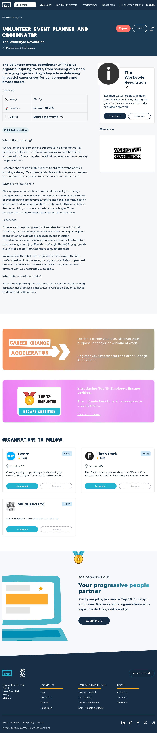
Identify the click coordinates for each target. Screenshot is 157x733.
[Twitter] (145, 722)
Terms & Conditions (10, 722)
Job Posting (84, 697)
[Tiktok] (130, 722)
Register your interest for (97, 356)
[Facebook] (138, 722)
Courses (44, 702)
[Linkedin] (123, 722)
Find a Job (45, 697)
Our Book (122, 702)
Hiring (67, 453)
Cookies (40, 722)
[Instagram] (153, 722)
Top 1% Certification (89, 702)
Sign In (150, 4)
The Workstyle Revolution (135, 77)
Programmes (89, 4)
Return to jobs (14, 17)
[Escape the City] (6, 5)
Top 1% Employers (66, 4)
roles (45, 4)
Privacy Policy (28, 722)
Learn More (94, 620)
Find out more (88, 414)
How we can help (87, 692)
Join (42, 692)
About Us (121, 692)
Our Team (122, 697)
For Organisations (132, 4)
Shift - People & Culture (91, 708)
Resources (108, 4)
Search (24, 5)
